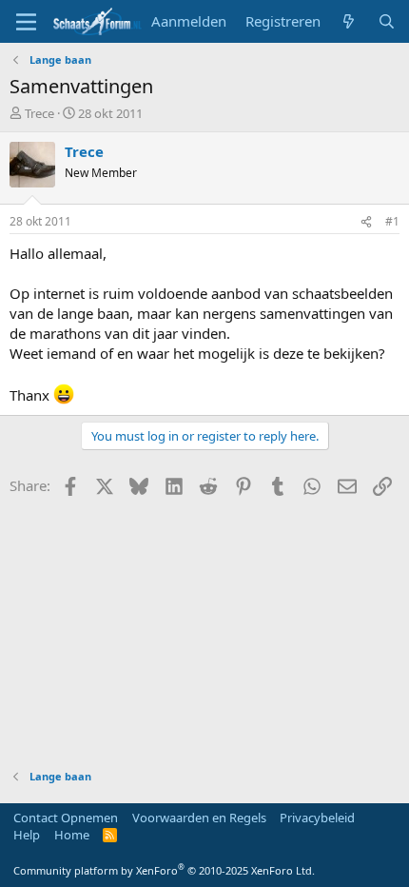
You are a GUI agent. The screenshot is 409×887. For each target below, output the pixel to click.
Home (71, 834)
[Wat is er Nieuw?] (348, 21)
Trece (39, 113)
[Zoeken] (386, 21)
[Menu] (26, 22)
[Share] (366, 222)
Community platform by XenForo (164, 870)
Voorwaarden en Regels (199, 817)
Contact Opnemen (65, 817)
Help (26, 834)
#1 (392, 221)
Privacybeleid (317, 817)
